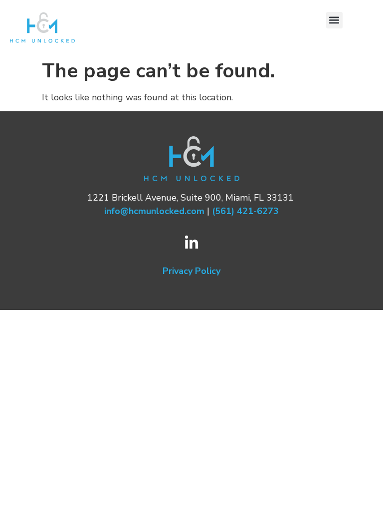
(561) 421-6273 (245, 211)
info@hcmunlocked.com (154, 211)
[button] (334, 20)
